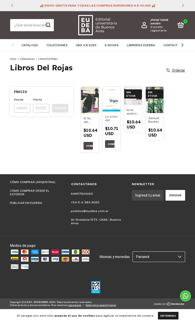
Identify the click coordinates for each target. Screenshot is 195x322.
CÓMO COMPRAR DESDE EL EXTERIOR (30, 192)
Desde (18, 99)
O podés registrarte (158, 28)
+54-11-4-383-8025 (85, 202)
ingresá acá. (75, 305)
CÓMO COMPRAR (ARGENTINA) (32, 182)
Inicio (13, 58)
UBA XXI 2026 (86, 45)
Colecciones (57, 45)
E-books (112, 45)
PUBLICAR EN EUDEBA (26, 203)
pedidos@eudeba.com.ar (89, 211)
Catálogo (30, 45)
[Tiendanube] (169, 304)
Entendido (168, 315)
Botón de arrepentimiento (101, 305)
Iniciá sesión (159, 21)
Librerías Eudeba (141, 45)
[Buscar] (48, 25)
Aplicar (60, 108)
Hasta (37, 99)
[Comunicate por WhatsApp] (185, 296)
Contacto (172, 45)
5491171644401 (82, 194)
